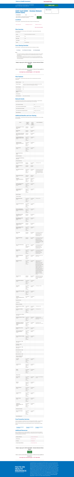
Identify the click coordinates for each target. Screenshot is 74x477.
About (41, 475)
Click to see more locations (39, 27)
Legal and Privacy (47, 475)
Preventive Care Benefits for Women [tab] (29, 427)
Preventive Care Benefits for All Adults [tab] (20, 427)
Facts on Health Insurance (23, 1)
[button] (57, 9)
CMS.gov (31, 468)
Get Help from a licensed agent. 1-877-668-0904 (29, 72)
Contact (44, 475)
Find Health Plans (48, 1)
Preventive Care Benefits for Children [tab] (39, 427)
